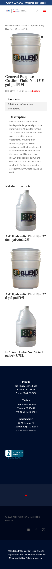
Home (8, 25)
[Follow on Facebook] (36, 529)
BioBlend (16, 25)
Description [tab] (14, 99)
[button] (42, 37)
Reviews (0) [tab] (14, 108)
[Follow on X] (43, 529)
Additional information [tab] (20, 104)
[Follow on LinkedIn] (28, 529)
